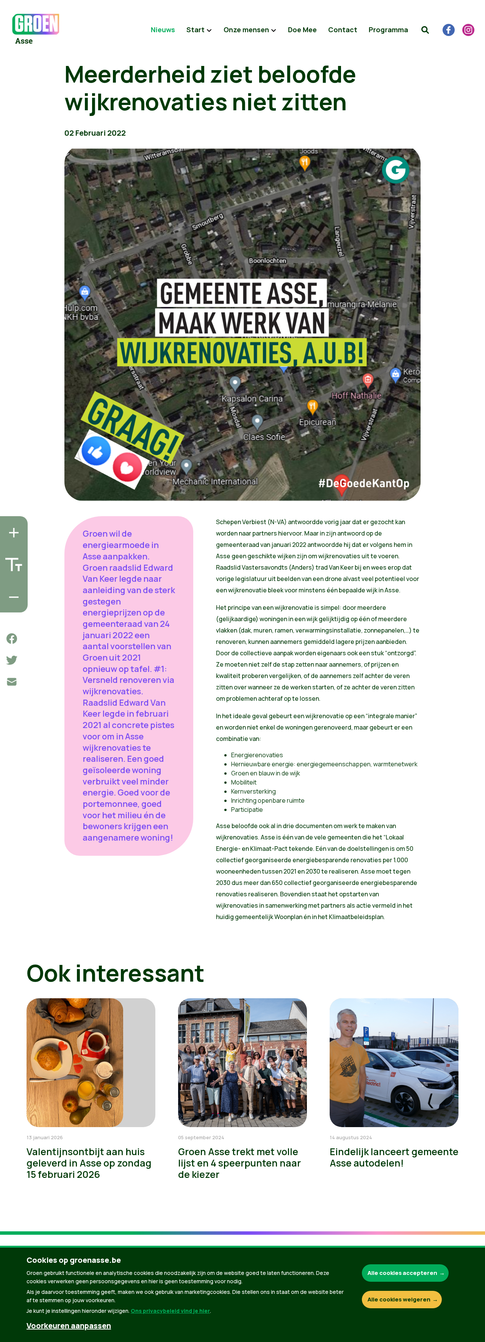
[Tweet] (12, 660)
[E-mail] (12, 682)
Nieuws (163, 29)
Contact (342, 29)
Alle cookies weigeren (399, 1299)
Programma (388, 29)
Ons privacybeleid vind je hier (170, 1310)
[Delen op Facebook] (12, 639)
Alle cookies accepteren (402, 1273)
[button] (425, 30)
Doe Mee (302, 29)
